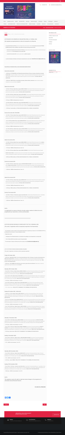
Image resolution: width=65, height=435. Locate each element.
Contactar (56, 414)
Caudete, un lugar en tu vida (53, 35)
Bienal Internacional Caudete (19, 34)
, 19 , (11, 34)
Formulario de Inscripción (53, 39)
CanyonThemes (58, 432)
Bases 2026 (51, 37)
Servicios (50, 43)
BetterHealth (53, 432)
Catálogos (50, 41)
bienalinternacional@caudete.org (56, 4)
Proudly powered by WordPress (43, 432)
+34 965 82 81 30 (44, 4)
